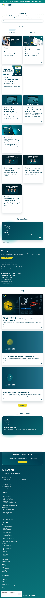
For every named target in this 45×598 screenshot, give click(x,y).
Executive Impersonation (8, 534)
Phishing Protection (7, 496)
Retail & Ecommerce (7, 548)
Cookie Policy (8, 595)
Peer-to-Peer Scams (7, 537)
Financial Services (7, 545)
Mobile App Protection (8, 501)
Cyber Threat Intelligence (8, 538)
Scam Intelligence (6, 514)
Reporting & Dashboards (8, 509)
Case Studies (5, 565)
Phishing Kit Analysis (7, 512)
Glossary (4, 570)
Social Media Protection (8, 499)
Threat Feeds (6, 511)
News (3, 587)
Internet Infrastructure (8, 546)
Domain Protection (7, 498)
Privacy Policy (32, 595)
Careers (3, 582)
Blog (3, 567)
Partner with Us (5, 584)
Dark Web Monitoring (7, 535)
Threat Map (4, 571)
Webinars (4, 564)
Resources (5, 559)
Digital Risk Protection (8, 526)
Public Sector (6, 554)
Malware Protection (7, 529)
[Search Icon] (22, 21)
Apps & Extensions (6, 561)
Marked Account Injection (8, 519)
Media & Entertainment (8, 549)
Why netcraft (6, 575)
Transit (4, 555)
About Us (4, 581)
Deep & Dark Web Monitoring (9, 502)
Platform (4, 492)
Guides (3, 562)
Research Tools (5, 568)
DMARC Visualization (7, 517)
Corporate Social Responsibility (9, 585)
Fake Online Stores (7, 532)
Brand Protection (6, 531)
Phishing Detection (7, 528)
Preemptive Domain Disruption (10, 505)
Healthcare (5, 552)
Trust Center (4, 588)
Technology (5, 551)
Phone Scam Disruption (8, 504)
